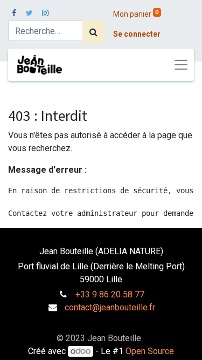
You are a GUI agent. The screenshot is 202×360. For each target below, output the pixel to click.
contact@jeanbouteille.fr (110, 307)
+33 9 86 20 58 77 (109, 294)
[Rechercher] (93, 32)
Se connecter (137, 34)
